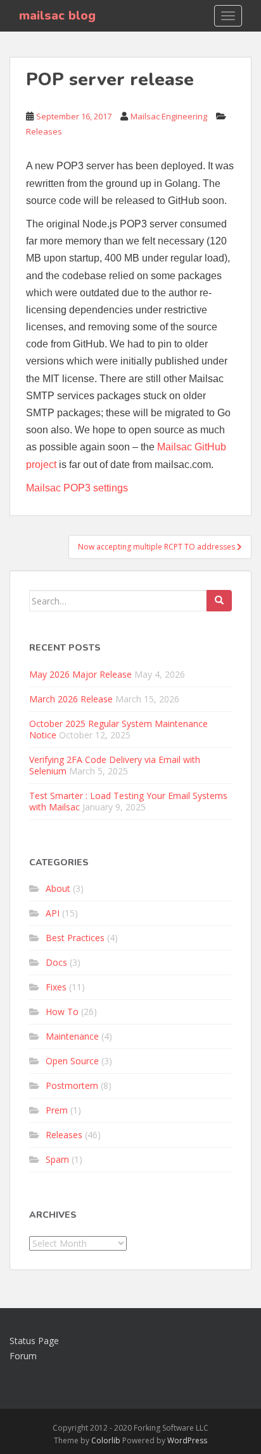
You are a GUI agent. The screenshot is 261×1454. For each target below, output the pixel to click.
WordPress (187, 1440)
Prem (57, 1110)
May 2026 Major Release (80, 674)
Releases (44, 131)
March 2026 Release (71, 699)
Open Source (72, 1061)
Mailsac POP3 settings (77, 488)
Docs (56, 962)
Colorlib (105, 1440)
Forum (23, 1356)
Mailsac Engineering (168, 116)
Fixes (56, 987)
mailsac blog (57, 15)
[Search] (219, 600)
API (53, 913)
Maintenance (72, 1036)
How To (62, 1012)
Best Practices (75, 938)
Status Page (34, 1341)
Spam (57, 1159)
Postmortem (72, 1085)
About (58, 888)
